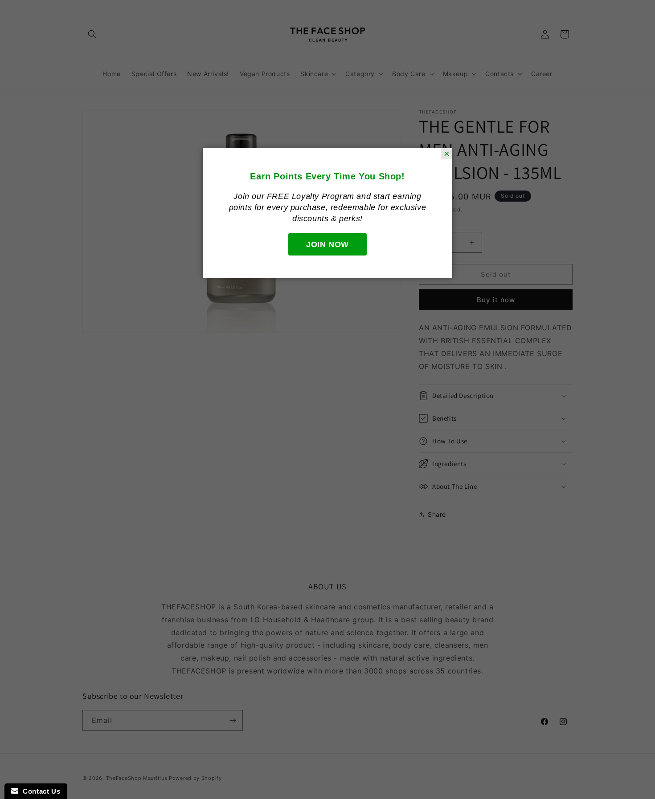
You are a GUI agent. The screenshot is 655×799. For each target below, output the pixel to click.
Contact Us (39, 791)
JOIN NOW (327, 244)
